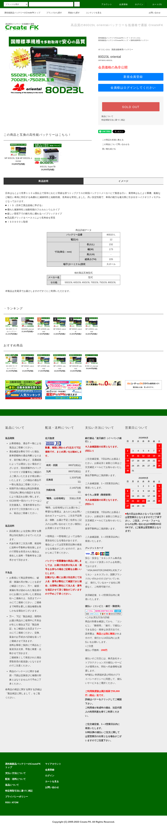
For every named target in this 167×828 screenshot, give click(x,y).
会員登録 (123, 4)
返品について (107, 116)
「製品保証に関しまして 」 (19, 693)
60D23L (77, 282)
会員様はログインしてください (133, 87)
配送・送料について (15, 779)
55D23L (69, 282)
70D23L (95, 282)
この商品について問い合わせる (115, 144)
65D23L (86, 282)
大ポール (111, 264)
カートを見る (52, 781)
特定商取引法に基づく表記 (113, 120)
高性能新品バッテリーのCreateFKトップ (22, 13)
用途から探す (74, 13)
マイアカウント (53, 764)
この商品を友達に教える (113, 140)
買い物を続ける (109, 149)
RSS (7, 802)
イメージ (123, 181)
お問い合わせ (154, 13)
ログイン (139, 4)
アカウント (106, 4)
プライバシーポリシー (16, 796)
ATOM (15, 802)
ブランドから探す (54, 13)
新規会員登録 (133, 76)
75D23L (103, 282)
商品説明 (43, 181)
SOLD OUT (130, 107)
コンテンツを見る (93, 13)
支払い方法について (15, 773)
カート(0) (157, 4)
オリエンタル (135, 38)
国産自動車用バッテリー (140, 40)
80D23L (112, 282)
